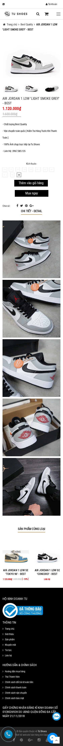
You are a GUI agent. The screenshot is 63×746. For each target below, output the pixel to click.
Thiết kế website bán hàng (27, 734)
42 (52, 169)
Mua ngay (31, 193)
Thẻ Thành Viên (12, 676)
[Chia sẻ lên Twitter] (22, 205)
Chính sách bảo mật (14, 698)
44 (19, 175)
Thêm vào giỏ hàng (31, 183)
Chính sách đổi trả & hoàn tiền (19, 682)
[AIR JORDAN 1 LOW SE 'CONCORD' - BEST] (47, 552)
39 (24, 169)
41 (45, 169)
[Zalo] (56, 716)
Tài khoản (52, 4)
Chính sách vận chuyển (16, 692)
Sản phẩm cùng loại (31, 529)
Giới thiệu (9, 634)
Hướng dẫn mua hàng (15, 671)
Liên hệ (8, 655)
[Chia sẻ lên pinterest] (26, 205)
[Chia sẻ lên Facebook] (17, 205)
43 (12, 175)
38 (18, 169)
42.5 (5, 175)
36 (5, 169)
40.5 (38, 169)
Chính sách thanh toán (15, 687)
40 (31, 169)
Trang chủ (9, 628)
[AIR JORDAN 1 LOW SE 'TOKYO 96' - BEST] (16, 552)
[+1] (31, 205)
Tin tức (8, 650)
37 (11, 169)
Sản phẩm (10, 639)
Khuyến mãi (10, 644)
